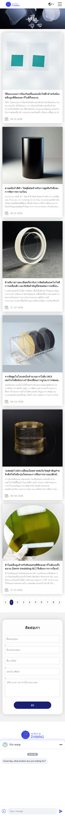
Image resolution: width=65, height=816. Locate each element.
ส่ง (32, 705)
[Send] (60, 811)
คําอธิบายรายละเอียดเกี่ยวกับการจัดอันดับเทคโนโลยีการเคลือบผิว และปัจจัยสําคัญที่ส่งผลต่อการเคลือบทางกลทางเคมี (32, 284)
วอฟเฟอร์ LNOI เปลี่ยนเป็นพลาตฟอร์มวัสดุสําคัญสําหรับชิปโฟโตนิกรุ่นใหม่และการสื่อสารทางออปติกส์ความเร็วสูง (32, 472)
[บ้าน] (32, 738)
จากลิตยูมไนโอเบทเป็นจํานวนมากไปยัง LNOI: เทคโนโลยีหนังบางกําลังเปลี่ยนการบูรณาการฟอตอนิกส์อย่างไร (32, 378)
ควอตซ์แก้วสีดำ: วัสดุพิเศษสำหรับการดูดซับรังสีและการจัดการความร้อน (32, 190)
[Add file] (4, 811)
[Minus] (61, 744)
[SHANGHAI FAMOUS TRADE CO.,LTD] (12, 4)
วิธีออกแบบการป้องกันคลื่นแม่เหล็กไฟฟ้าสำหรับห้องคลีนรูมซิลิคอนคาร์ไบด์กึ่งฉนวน (32, 95)
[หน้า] (59, 602)
